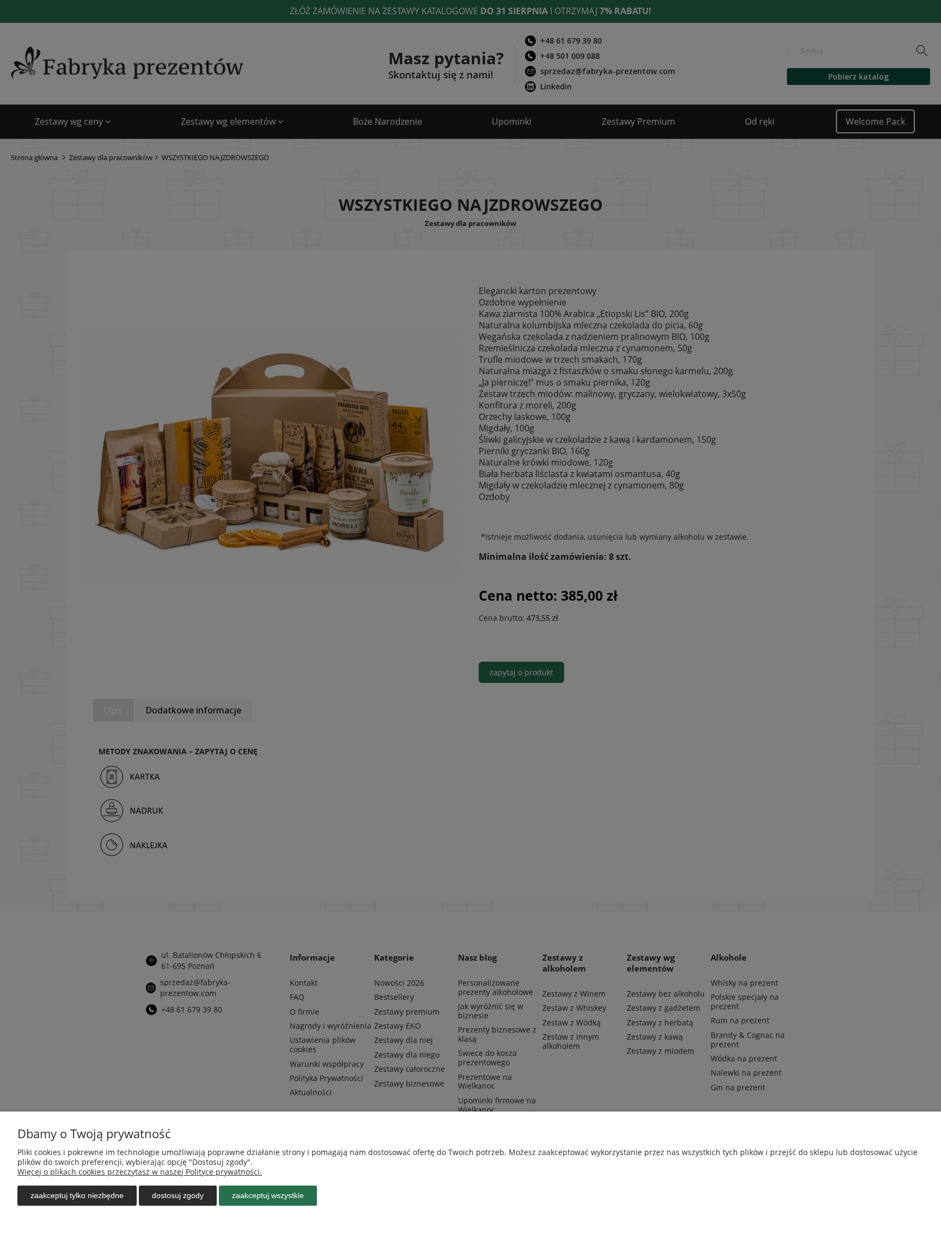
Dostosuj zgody (178, 1195)
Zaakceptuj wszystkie (268, 1195)
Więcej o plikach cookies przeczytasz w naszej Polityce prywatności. (139, 1172)
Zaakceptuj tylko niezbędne (77, 1195)
